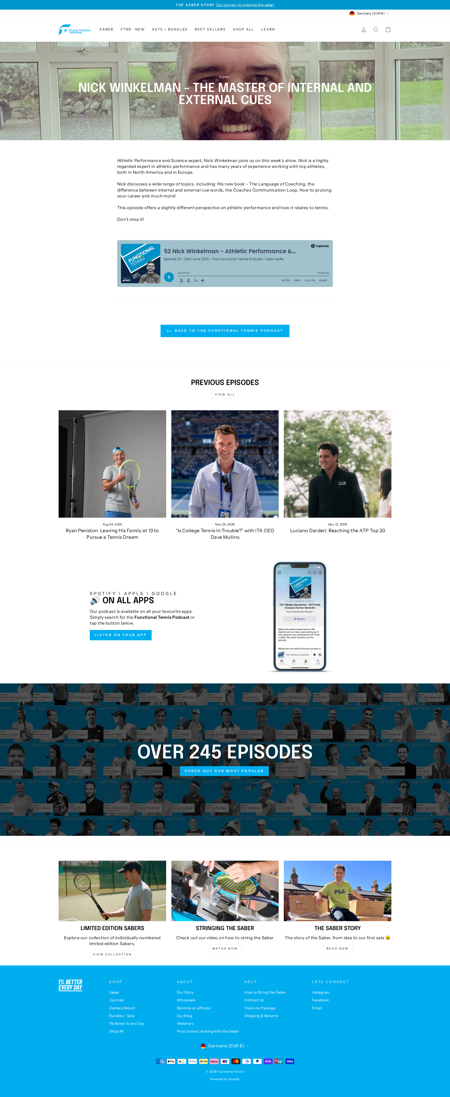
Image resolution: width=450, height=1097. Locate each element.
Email (317, 1008)
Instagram (321, 992)
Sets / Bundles (170, 29)
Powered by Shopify (225, 1079)
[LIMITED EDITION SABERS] (112, 891)
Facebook (320, 1000)
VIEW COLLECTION (112, 954)
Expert (224, 77)
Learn (268, 29)
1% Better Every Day (126, 1023)
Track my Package (260, 1008)
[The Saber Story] (337, 891)
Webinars (185, 1023)
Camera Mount (122, 1008)
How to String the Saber (265, 992)
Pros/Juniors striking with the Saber (208, 1031)
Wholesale (186, 1000)
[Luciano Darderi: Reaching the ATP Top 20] (337, 464)
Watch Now (225, 948)
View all (225, 394)
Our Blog (184, 1016)
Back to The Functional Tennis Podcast (228, 330)
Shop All (243, 29)
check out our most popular (224, 771)
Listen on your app (121, 635)
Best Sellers (210, 29)
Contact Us (254, 1000)
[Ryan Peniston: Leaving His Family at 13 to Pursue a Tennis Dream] (112, 464)
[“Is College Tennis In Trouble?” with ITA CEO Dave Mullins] (225, 464)
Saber (107, 29)
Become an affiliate (194, 1008)
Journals (116, 1000)
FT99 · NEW (133, 29)
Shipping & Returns (261, 1016)
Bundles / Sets (121, 1016)
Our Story (185, 992)
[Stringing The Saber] (225, 891)
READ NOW (337, 948)
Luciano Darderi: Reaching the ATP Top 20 (337, 530)
